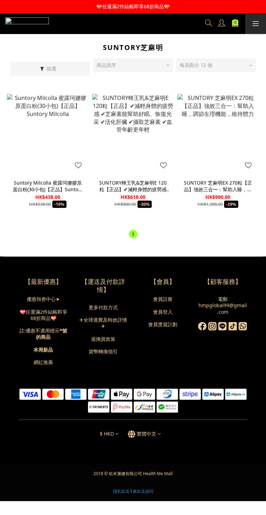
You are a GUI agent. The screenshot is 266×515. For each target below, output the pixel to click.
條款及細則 (143, 491)
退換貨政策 (103, 339)
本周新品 (43, 349)
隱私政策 (121, 491)
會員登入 (162, 312)
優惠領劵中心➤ (43, 299)
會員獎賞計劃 (162, 324)
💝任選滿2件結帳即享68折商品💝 (43, 315)
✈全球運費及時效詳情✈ (103, 322)
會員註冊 (162, 299)
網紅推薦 (43, 362)
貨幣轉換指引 (103, 351)
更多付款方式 (103, 307)
